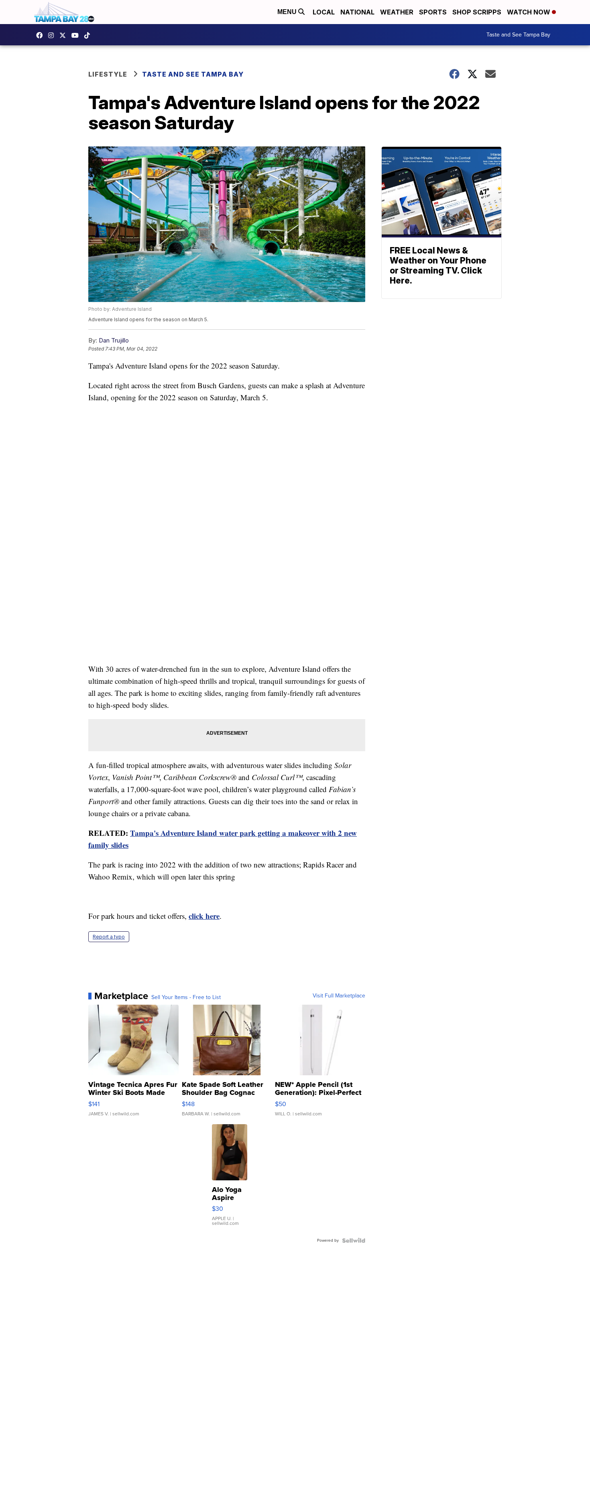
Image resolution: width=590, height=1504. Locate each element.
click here (204, 915)
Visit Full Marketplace (339, 996)
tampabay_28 (53, 35)
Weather (396, 12)
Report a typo (109, 937)
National (357, 12)
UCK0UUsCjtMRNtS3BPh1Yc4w (77, 35)
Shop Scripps (476, 12)
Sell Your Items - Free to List (186, 997)
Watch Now (529, 12)
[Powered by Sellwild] (353, 1240)
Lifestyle (107, 74)
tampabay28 (64, 35)
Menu (287, 11)
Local (324, 12)
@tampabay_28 (89, 35)
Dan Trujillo (114, 340)
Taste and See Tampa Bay (518, 34)
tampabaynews (41, 35)
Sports (433, 12)
